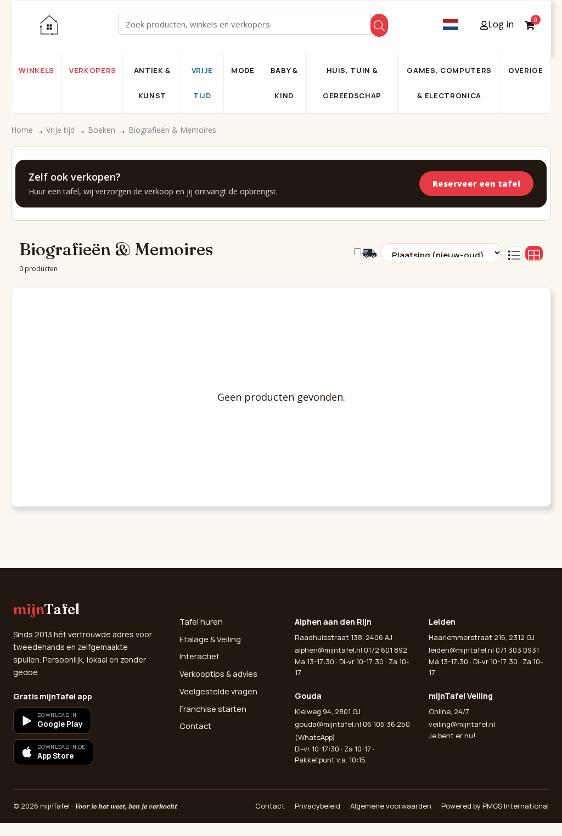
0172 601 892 (385, 650)
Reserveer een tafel (476, 183)
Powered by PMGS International (495, 806)
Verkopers (92, 70)
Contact (195, 726)
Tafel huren (201, 621)
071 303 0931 (517, 650)
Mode (243, 70)
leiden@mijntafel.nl (461, 650)
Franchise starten (212, 709)
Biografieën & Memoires (172, 130)
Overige (525, 70)
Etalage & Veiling (210, 639)
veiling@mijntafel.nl (462, 724)
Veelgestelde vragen (218, 691)
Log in (501, 24)
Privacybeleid (317, 806)
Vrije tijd (202, 82)
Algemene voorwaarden (390, 806)
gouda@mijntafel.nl (328, 724)
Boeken (102, 130)
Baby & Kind (284, 82)
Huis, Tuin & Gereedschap (352, 82)
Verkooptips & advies (218, 674)
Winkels (36, 70)
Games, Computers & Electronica (449, 82)
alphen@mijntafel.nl (328, 650)
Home (23, 130)
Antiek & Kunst (152, 82)
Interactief (199, 656)
